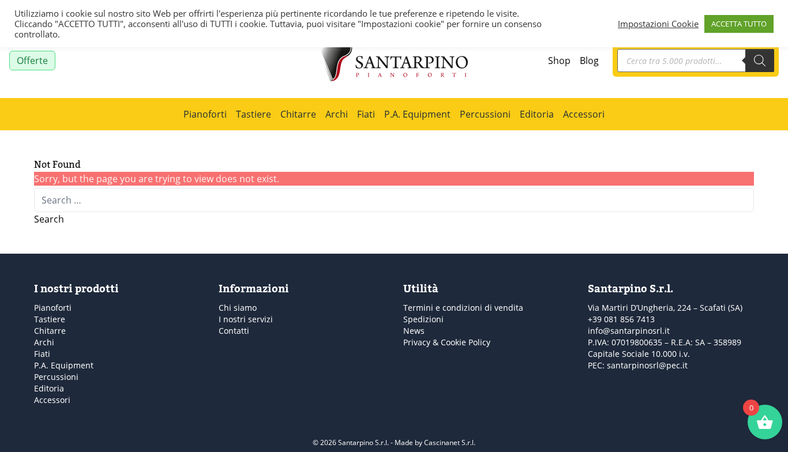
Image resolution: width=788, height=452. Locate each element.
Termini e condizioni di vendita (463, 307)
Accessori (584, 114)
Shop (559, 60)
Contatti (234, 330)
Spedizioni (423, 319)
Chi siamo (238, 307)
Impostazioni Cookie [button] (658, 23)
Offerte (32, 60)
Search (49, 219)
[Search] (759, 60)
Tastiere (253, 114)
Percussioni (485, 114)
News (414, 330)
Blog (589, 60)
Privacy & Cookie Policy (446, 342)
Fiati (366, 114)
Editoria (537, 114)
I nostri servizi (246, 319)
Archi (336, 114)
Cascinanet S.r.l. (449, 442)
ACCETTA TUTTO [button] (739, 23)
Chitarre (298, 114)
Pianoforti (205, 114)
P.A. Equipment (417, 114)
